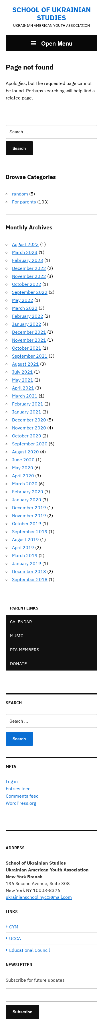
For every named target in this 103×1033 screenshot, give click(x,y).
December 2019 (29, 507)
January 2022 (26, 324)
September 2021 (29, 356)
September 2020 (29, 444)
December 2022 (29, 268)
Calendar (21, 621)
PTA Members (24, 649)
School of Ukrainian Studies (51, 13)
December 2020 (29, 420)
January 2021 (26, 412)
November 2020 (29, 428)
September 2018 (29, 579)
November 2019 (29, 515)
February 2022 (27, 316)
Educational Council (29, 950)
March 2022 (24, 308)
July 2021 (22, 372)
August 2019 (25, 539)
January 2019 (26, 563)
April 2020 (23, 475)
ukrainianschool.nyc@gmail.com (39, 897)
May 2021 (22, 380)
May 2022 (22, 300)
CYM (13, 927)
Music (16, 635)
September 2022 (29, 292)
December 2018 (29, 571)
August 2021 (25, 364)
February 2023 (27, 260)
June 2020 (23, 459)
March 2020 (24, 483)
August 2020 (25, 452)
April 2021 (23, 388)
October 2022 (26, 284)
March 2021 (24, 396)
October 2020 (26, 436)
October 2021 (26, 348)
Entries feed (18, 788)
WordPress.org (21, 803)
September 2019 (29, 531)
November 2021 (29, 340)
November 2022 (29, 276)
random (20, 194)
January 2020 (26, 499)
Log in (12, 781)
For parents (24, 202)
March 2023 (24, 252)
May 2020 (22, 467)
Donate (18, 663)
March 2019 (24, 555)
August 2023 (25, 244)
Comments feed (22, 796)
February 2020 (27, 491)
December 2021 (29, 332)
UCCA (15, 938)
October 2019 (26, 523)
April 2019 (23, 547)
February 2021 (27, 404)
